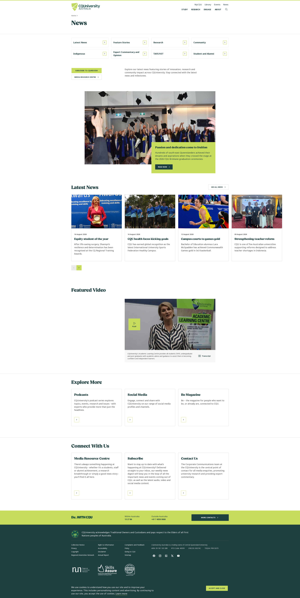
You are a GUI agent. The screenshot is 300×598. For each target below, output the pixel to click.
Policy (127, 548)
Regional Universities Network (82, 555)
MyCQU (198, 4)
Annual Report (103, 555)
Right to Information (106, 545)
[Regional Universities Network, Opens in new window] (80, 570)
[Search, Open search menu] (226, 9)
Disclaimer (102, 552)
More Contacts (208, 517)
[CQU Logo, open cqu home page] (85, 7)
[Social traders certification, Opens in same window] (130, 570)
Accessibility (102, 548)
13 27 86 (128, 519)
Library (208, 4)
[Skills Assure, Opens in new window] (107, 570)
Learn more (121, 593)
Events (217, 4)
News (225, 4)
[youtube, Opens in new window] (178, 555)
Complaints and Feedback (134, 545)
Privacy (74, 548)
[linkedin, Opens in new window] (166, 555)
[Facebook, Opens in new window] (154, 555)
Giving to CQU (130, 552)
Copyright (75, 552)
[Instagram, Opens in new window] (160, 555)
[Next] (79, 267)
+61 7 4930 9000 (158, 519)
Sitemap (128, 555)
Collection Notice (77, 545)
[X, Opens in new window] (172, 555)
